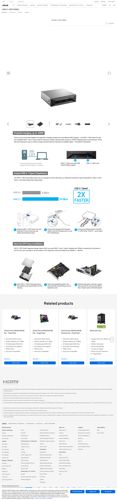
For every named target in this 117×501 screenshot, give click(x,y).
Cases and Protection (45, 466)
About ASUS (62, 430)
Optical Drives (25, 457)
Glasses (4, 468)
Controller (42, 476)
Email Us (80, 438)
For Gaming (5, 455)
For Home (4, 444)
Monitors (4, 463)
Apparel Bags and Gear (46, 463)
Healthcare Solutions (7, 436)
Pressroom (62, 441)
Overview (4, 12)
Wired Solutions (44, 430)
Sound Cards (24, 468)
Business (103, 1)
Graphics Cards (25, 446)
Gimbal (42, 479)
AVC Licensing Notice (65, 466)
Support (27, 12)
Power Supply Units (26, 455)
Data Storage (24, 460)
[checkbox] (110, 23)
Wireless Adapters (26, 479)
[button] (96, 1)
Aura (60, 474)
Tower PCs (5, 477)
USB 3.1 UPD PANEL (10, 9)
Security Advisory (83, 444)
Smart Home (43, 446)
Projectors (5, 471)
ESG (98, 430)
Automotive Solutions (65, 463)
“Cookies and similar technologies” (44, 498)
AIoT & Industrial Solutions (47, 438)
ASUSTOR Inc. (63, 444)
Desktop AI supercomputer (47, 441)
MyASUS (80, 449)
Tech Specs (12, 12)
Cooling (23, 452)
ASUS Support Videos (84, 446)
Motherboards (25, 444)
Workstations (24, 435)
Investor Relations (64, 438)
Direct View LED (6, 466)
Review (20, 12)
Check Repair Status (83, 430)
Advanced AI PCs (63, 457)
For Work (4, 447)
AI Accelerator (25, 466)
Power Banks (43, 474)
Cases (22, 449)
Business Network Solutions (47, 433)
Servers (42, 444)
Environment (111, 1)
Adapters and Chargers (46, 468)
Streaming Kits (44, 460)
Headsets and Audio (45, 457)
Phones (4, 433)
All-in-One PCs (6, 474)
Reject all (93, 491)
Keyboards (43, 452)
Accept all (108, 491)
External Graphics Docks (27, 463)
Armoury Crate (63, 471)
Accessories (39, 423)
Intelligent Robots (44, 435)
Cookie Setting (77, 491)
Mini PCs (23, 433)
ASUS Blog (62, 468)
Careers (61, 433)
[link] (5, 5)
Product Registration (83, 435)
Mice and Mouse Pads (46, 455)
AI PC (60, 455)
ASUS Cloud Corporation (66, 446)
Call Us (80, 441)
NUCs (22, 430)
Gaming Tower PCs (7, 479)
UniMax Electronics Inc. (65, 449)
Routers (23, 474)
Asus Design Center (64, 460)
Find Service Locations (84, 433)
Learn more (15, 363)
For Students (5, 452)
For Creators (5, 449)
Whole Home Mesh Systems (28, 477)
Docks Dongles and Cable (47, 471)
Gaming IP (42, 482)
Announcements (63, 435)
